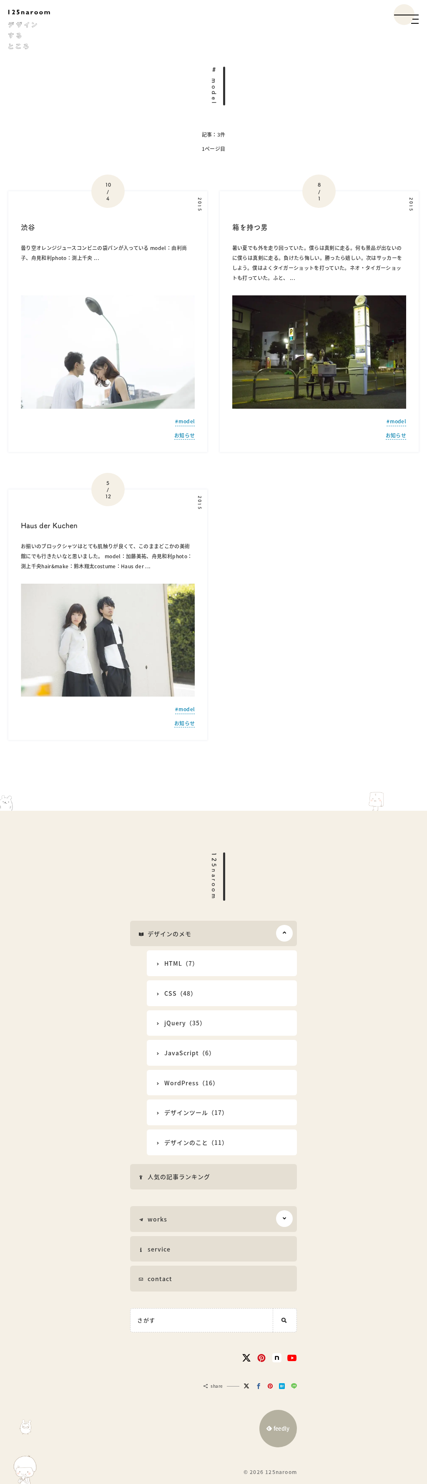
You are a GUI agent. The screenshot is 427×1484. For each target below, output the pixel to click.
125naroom (214, 876)
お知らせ (184, 436)
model (186, 421)
